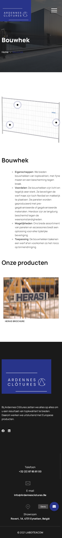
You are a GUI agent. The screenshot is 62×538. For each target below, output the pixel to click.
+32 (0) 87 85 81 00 (30, 471)
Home (5, 52)
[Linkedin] (9, 430)
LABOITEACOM (34, 532)
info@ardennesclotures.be (30, 495)
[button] (54, 506)
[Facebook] (3, 430)
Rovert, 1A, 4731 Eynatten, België (30, 518)
